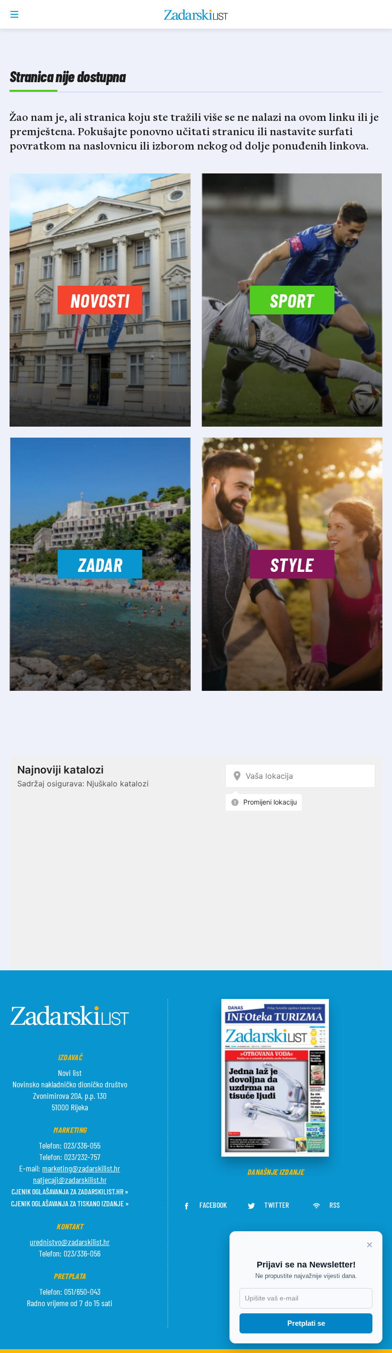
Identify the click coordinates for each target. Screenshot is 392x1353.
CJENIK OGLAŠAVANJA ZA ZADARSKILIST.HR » (69, 1191)
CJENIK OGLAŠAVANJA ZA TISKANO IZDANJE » (70, 1203)
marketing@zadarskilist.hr (81, 1168)
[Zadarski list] (196, 15)
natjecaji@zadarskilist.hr (70, 1179)
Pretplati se (306, 1323)
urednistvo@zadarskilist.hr (69, 1241)
